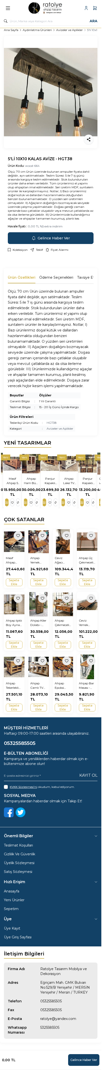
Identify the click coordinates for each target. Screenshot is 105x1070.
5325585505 (49, 1027)
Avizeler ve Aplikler (69, 30)
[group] (50, 92)
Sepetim (11, 909)
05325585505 (51, 1001)
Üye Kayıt (12, 928)
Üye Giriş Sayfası (18, 937)
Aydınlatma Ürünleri (37, 30)
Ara (93, 21)
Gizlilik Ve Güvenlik (19, 854)
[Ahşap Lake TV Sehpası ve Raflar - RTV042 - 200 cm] (69, 464)
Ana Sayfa (11, 30)
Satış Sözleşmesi (18, 871)
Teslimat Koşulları (18, 845)
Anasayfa (11, 891)
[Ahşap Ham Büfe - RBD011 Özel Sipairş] (32, 464)
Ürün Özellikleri (21, 277)
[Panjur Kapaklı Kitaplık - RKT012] (88, 464)
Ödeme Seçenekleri (56, 277)
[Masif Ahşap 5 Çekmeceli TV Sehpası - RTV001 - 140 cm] (13, 464)
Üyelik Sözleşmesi (19, 863)
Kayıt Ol (88, 775)
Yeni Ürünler (14, 900)
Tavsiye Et (85, 277)
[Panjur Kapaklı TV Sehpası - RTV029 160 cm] (51, 464)
